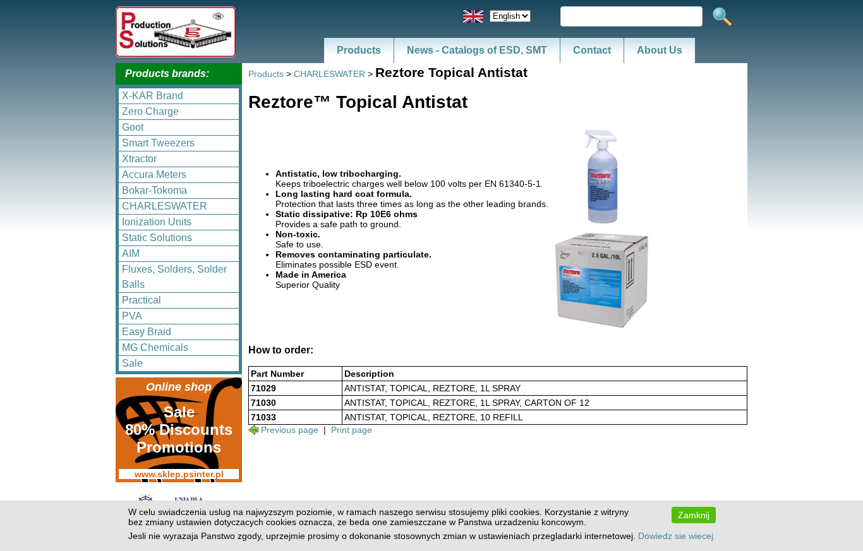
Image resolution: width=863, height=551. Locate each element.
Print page (351, 430)
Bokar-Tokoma (154, 190)
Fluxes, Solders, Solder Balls (174, 277)
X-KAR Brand (152, 95)
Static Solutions (157, 237)
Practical (141, 300)
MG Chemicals (155, 347)
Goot (132, 127)
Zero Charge (150, 111)
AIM (131, 253)
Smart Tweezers (158, 143)
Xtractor (139, 158)
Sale (132, 363)
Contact (592, 50)
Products (359, 50)
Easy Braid (146, 331)
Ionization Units (156, 221)
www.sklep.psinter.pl (179, 474)
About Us (659, 50)
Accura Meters (154, 174)
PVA (132, 316)
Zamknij (693, 515)
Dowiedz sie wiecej (675, 536)
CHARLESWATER (164, 206)
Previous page (289, 430)
